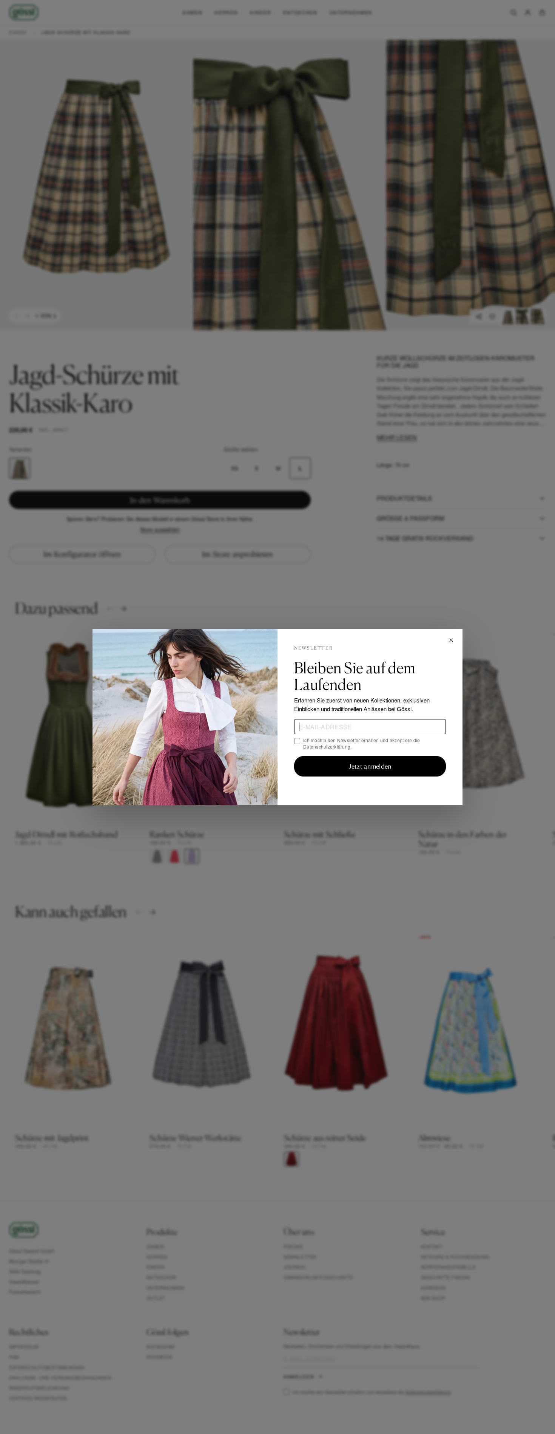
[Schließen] (451, 640)
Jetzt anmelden (369, 766)
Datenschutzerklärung (326, 746)
